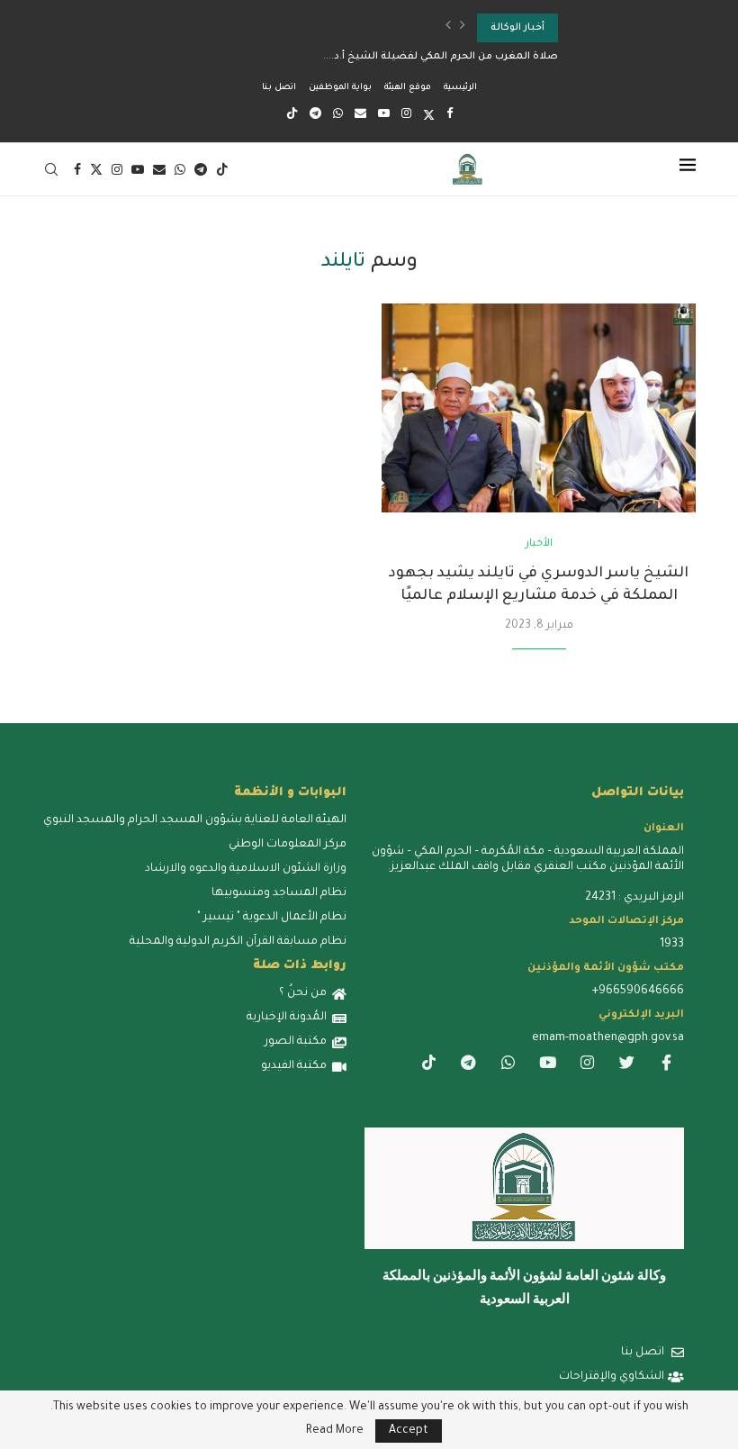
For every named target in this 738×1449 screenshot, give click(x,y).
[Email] (360, 115)
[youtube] (547, 1064)
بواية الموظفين (340, 88)
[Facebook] (449, 115)
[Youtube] (384, 115)
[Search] (51, 169)
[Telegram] (315, 115)
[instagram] (586, 1064)
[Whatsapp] (338, 115)
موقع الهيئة (407, 88)
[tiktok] (428, 1064)
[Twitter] (429, 116)
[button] (448, 28)
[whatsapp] (507, 1064)
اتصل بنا (279, 88)
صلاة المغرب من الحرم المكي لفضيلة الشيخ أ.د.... (440, 56)
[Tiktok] (292, 116)
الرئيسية (460, 88)
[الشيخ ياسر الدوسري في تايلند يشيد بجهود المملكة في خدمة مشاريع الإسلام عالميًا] (539, 408)
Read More (335, 1431)
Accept (408, 1431)
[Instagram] (406, 115)
